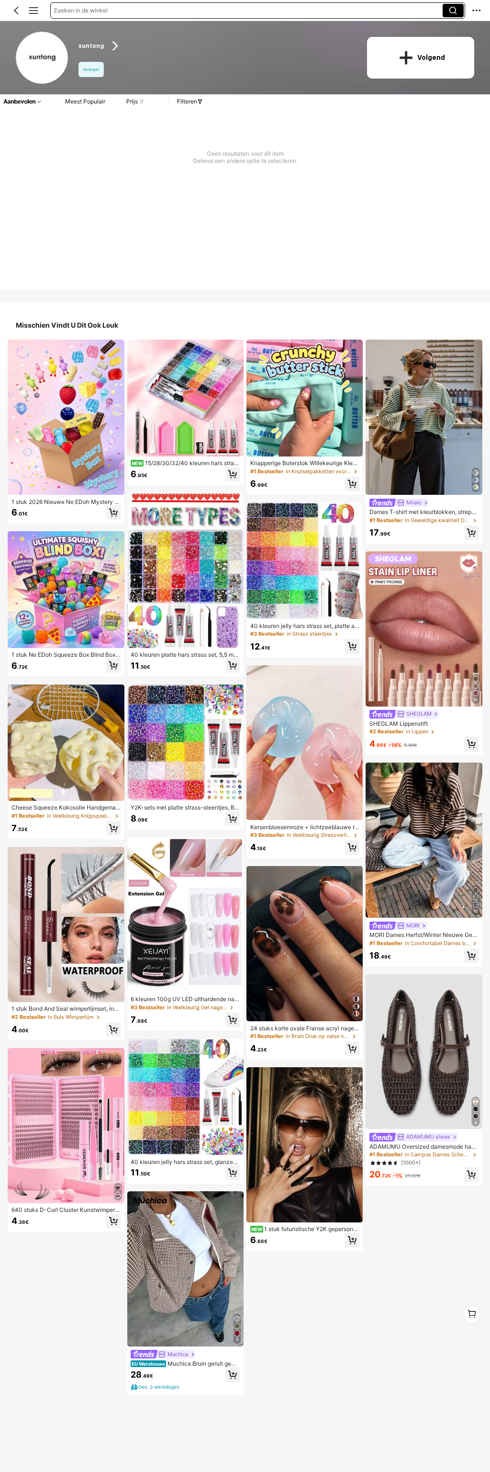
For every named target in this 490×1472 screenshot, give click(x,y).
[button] (16, 10)
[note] (156, 1387)
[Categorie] (33, 10)
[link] (42, 58)
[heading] (215, 46)
